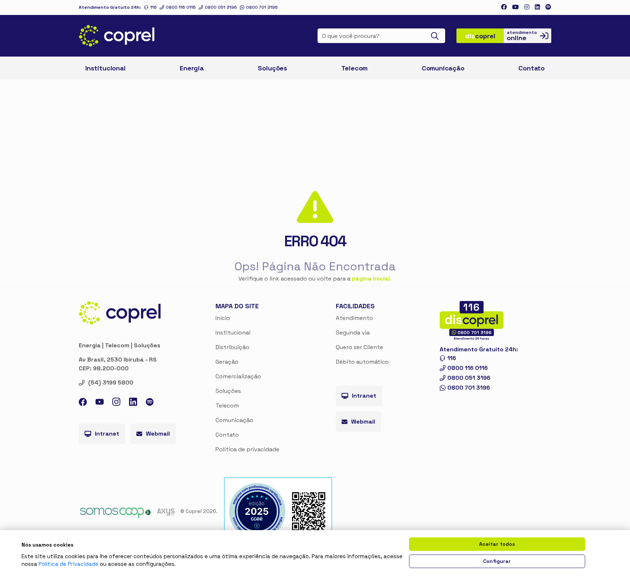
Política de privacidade (247, 449)
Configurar (497, 561)
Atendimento (354, 318)
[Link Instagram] (526, 7)
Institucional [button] (105, 68)
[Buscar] (437, 35)
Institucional (232, 332)
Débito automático (362, 362)
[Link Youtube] (515, 7)
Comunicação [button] (443, 68)
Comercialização (238, 376)
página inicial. (372, 278)
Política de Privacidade (68, 563)
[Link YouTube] (100, 403)
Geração (226, 362)
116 (153, 7)
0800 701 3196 (262, 7)
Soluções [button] (272, 68)
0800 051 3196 (221, 7)
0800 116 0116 (181, 7)
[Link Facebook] (504, 7)
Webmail (158, 433)
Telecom (354, 68)
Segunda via (353, 332)
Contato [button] (531, 68)
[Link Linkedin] (537, 7)
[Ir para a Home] (117, 36)
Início (222, 318)
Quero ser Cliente (359, 347)
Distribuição (232, 347)
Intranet (107, 433)
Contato (227, 435)
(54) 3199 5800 (110, 382)
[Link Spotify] (548, 7)
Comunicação (234, 420)
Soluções (228, 391)
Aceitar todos (497, 544)
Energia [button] (192, 68)
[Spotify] (149, 403)
